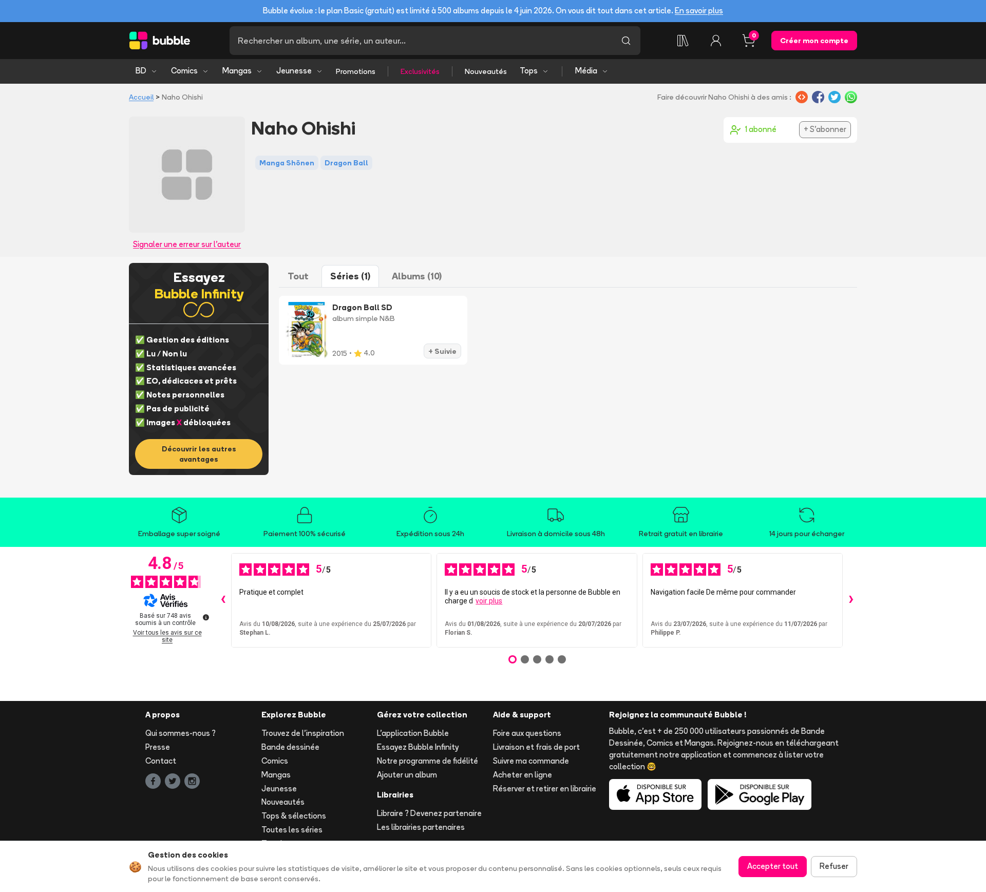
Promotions (355, 71)
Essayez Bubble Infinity (418, 747)
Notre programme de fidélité (427, 761)
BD (141, 70)
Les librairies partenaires (421, 827)
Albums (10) (417, 276)
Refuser (834, 866)
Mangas (237, 70)
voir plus (489, 601)
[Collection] (683, 40)
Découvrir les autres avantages (199, 454)
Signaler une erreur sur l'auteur (187, 244)
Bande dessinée (290, 747)
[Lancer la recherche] (626, 40)
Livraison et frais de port (536, 747)
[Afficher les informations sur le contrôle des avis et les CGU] (206, 617)
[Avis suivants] (851, 600)
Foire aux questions (527, 733)
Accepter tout (772, 866)
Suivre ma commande (531, 761)
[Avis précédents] (223, 600)
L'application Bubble (413, 733)
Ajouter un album (407, 775)
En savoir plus (699, 10)
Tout (298, 276)
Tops (529, 70)
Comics (184, 70)
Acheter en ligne (522, 775)
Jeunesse (294, 70)
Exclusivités (420, 71)
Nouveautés (486, 71)
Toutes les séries (292, 829)
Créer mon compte (814, 40)
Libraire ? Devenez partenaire (429, 813)
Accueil (141, 97)
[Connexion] (716, 40)
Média (586, 70)
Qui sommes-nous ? (180, 733)
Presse (157, 747)
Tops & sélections (293, 816)
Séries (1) (350, 276)
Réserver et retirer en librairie (544, 788)
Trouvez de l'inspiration (302, 733)
